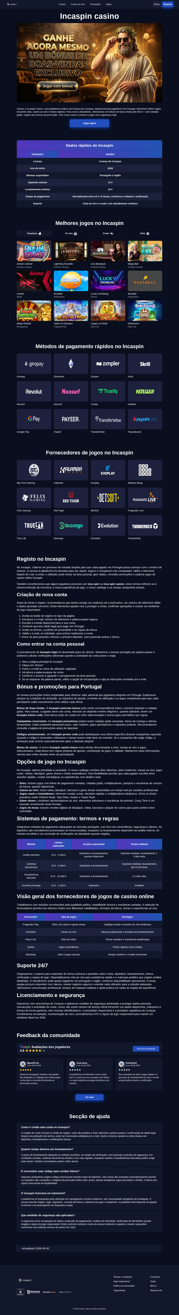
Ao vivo (69, 233)
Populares (32, 233)
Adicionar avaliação (146, 1049)
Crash (106, 233)
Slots (142, 233)
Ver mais (89, 1097)
